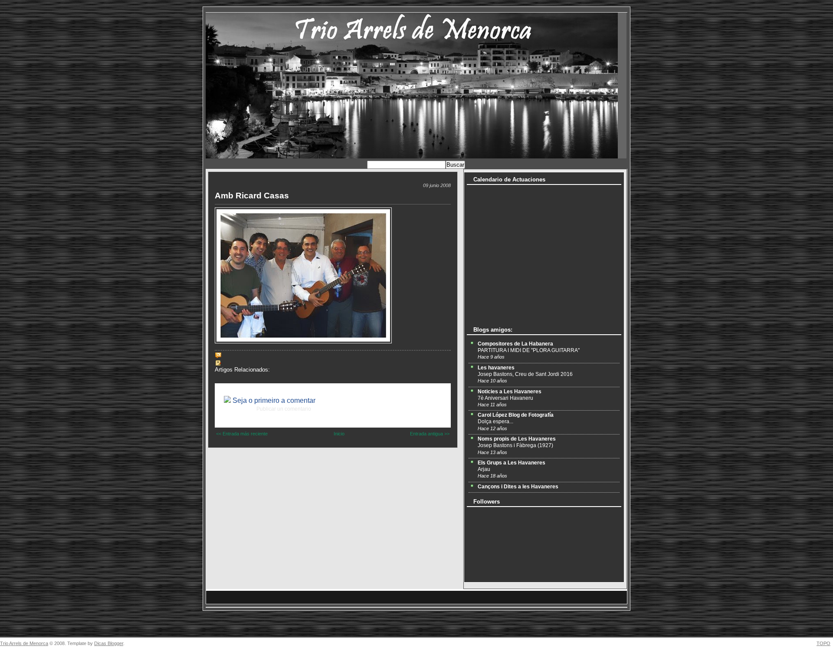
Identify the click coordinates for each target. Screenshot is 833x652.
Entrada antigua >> (429, 433)
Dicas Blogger (108, 643)
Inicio (339, 433)
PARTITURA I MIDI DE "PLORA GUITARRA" (529, 350)
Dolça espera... (495, 421)
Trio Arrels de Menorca (24, 643)
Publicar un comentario (283, 409)
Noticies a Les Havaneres (509, 392)
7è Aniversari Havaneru (505, 398)
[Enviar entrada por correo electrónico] (223, 355)
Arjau (484, 469)
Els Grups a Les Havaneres (511, 463)
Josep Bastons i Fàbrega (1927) (515, 445)
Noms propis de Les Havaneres (517, 439)
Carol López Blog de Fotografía (516, 415)
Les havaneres (496, 368)
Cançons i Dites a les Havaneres (518, 487)
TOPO (823, 643)
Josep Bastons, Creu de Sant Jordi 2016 (525, 374)
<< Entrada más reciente (242, 433)
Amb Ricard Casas (252, 195)
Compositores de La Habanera (515, 344)
